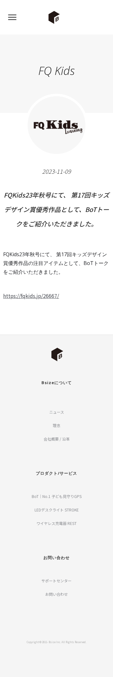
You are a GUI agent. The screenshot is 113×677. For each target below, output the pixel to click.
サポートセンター (56, 580)
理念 (56, 425)
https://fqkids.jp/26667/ (31, 295)
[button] (12, 17)
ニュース (56, 412)
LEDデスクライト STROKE (57, 509)
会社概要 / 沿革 (57, 439)
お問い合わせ (56, 594)
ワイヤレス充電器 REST (56, 523)
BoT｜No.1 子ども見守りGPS (57, 496)
